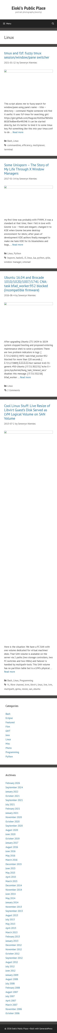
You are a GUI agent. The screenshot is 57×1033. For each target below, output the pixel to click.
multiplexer (39, 145)
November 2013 (14, 906)
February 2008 (13, 987)
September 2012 (14, 957)
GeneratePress (45, 1028)
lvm (50, 684)
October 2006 (13, 1013)
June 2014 (10, 893)
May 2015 (10, 872)
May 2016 (10, 855)
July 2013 (10, 919)
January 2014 (12, 902)
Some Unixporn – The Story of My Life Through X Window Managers (26, 169)
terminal (8, 149)
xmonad (26, 261)
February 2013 (13, 936)
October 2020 (13, 821)
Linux (16, 140)
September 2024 (14, 787)
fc (8, 684)
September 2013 (14, 911)
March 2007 (11, 1004)
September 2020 (14, 825)
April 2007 (11, 1000)
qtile (47, 257)
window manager (12, 261)
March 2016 (11, 859)
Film (8, 726)
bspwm (11, 257)
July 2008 (10, 983)
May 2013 (10, 923)
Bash (9, 140)
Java (8, 735)
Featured (10, 722)
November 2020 (14, 817)
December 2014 (14, 885)
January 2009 (12, 975)
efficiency (27, 145)
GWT (8, 730)
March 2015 (11, 881)
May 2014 (10, 898)
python (40, 257)
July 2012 (10, 966)
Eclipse (9, 718)
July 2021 (10, 804)
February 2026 (13, 783)
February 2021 (13, 808)
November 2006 (14, 1009)
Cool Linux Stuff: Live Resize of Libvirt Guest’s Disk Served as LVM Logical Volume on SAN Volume (27, 412)
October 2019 (13, 838)
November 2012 (14, 949)
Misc (8, 743)
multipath (9, 689)
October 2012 (13, 953)
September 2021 (14, 800)
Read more (18, 132)
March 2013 (11, 932)
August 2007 (12, 992)
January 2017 (12, 842)
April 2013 (11, 928)
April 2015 (11, 876)
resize (25, 689)
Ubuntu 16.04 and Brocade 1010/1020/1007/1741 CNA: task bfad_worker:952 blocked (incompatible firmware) (26, 283)
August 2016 (12, 847)
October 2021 (13, 795)
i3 (25, 257)
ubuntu (36, 689)
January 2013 (12, 940)
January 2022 (12, 791)
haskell (19, 257)
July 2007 (10, 996)
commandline (14, 145)
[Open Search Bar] (53, 23)
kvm (27, 684)
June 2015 (10, 868)
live (45, 684)
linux (29, 257)
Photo (9, 748)
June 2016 (10, 851)
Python (17, 253)
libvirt (33, 684)
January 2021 (12, 813)
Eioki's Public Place (29, 8)
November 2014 (14, 889)
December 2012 (14, 945)
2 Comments (13, 390)
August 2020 (12, 830)
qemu (18, 689)
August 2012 (12, 962)
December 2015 (14, 864)
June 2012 (10, 970)
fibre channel (17, 684)
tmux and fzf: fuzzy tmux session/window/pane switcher (26, 55)
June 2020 (10, 834)
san (30, 689)
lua (34, 257)
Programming (26, 680)
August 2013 (12, 915)
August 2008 (12, 979)
